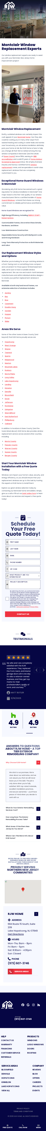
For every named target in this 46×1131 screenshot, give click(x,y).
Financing (6, 1048)
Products (33, 1036)
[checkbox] (7, 598)
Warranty (6, 1044)
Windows (32, 1040)
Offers (36, 1078)
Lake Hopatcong (10, 1086)
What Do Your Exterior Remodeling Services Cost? (20, 809)
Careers (36, 1082)
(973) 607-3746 (18, 963)
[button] (23, 889)
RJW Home (15, 914)
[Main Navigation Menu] (40, 5)
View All (5, 1090)
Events (36, 1090)
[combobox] (23, 576)
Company (38, 1065)
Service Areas (22, 971)
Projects (37, 1086)
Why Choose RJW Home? (16, 762)
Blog (35, 1073)
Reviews (36, 1069)
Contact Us (23, 614)
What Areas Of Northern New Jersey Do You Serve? (17, 827)
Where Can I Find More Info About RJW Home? (19, 837)
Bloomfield (7, 1069)
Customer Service (10, 1052)
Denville (5, 1073)
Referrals (6, 1057)
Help (3, 1036)
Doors (30, 1048)
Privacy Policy (23, 1108)
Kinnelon (6, 1082)
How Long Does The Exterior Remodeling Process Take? (17, 818)
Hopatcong (7, 1078)
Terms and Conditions (23, 1111)
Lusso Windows (35, 1044)
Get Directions (16, 934)
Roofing (31, 1052)
